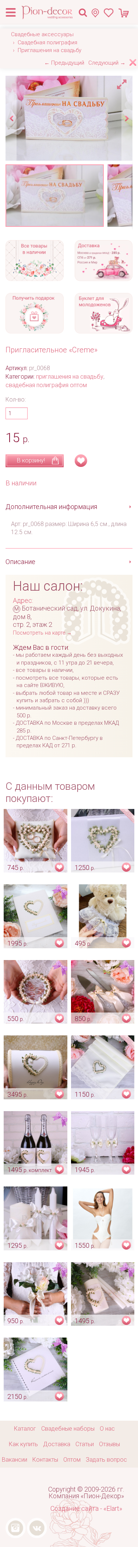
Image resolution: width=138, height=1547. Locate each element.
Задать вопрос (106, 1459)
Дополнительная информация (51, 506)
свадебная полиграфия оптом (46, 385)
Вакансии (14, 1459)
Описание (20, 562)
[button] (123, 82)
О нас (107, 1428)
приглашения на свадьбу (69, 376)
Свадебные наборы (68, 1428)
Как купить (23, 1444)
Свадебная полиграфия (47, 42)
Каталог (25, 1428)
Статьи (84, 1444)
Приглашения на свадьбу (49, 50)
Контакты (45, 1459)
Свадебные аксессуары (42, 34)
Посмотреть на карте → (42, 633)
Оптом (72, 1459)
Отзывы (109, 1444)
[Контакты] (97, 12)
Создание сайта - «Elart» (86, 1508)
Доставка (56, 1444)
